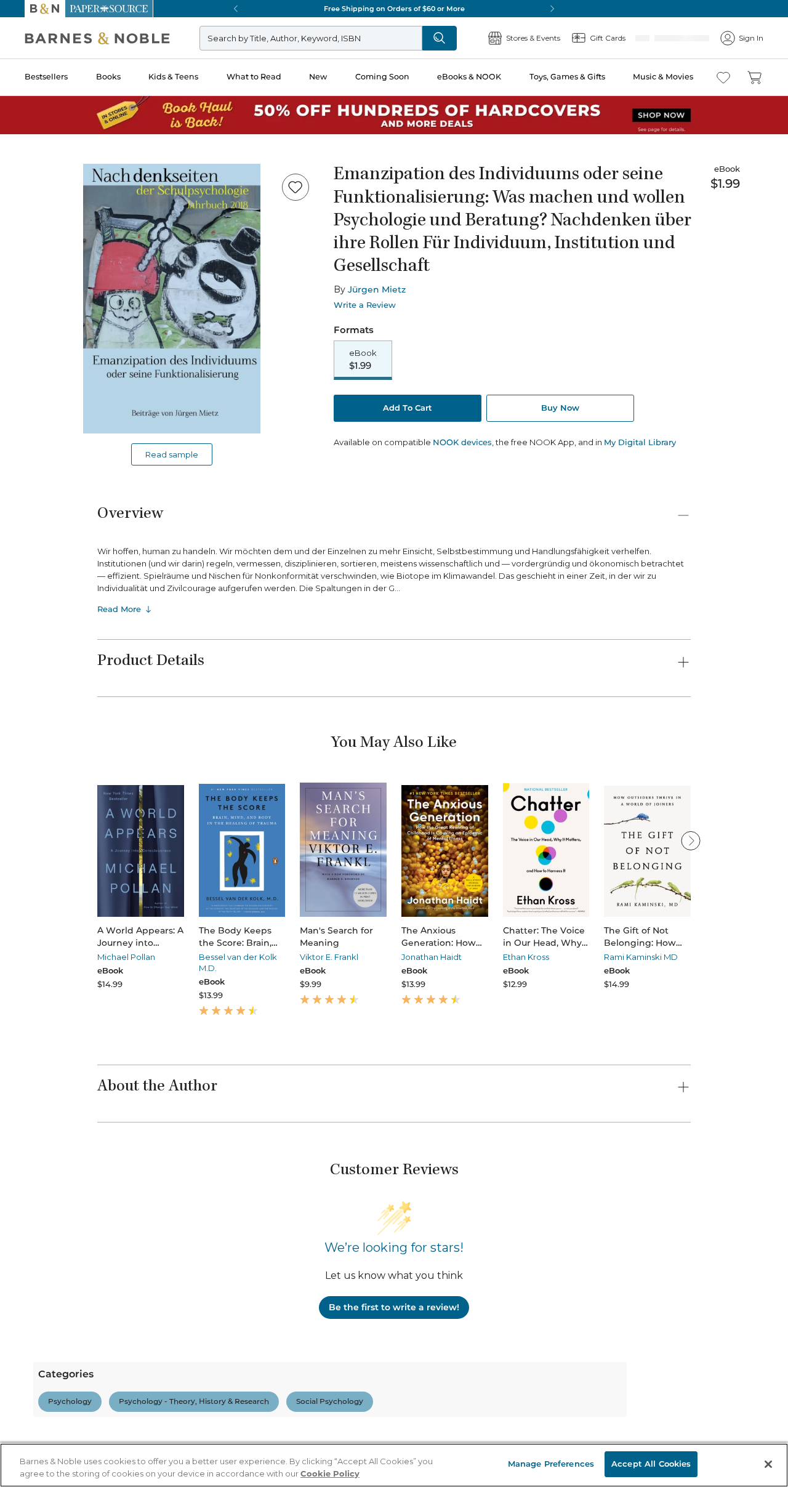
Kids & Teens (173, 76)
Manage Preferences (551, 1464)
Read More (119, 609)
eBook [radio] (363, 360)
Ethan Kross (526, 957)
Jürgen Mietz (377, 289)
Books (108, 76)
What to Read (254, 76)
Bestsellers (46, 76)
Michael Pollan (126, 957)
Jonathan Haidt (431, 957)
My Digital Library (640, 443)
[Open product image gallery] (172, 298)
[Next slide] (691, 840)
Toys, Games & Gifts (567, 76)
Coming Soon (382, 76)
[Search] (480, 38)
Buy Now (560, 409)
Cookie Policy (330, 1473)
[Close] (768, 1464)
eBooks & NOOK (469, 76)
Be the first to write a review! (394, 1307)
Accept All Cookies (651, 1464)
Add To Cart (407, 409)
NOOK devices (462, 443)
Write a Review (365, 305)
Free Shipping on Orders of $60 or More (394, 8)
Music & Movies (663, 76)
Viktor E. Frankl (329, 957)
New (318, 76)
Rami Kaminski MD (641, 957)
